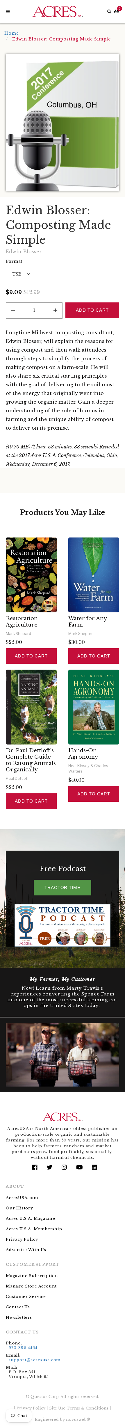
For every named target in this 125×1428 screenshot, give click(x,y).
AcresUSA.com (22, 1197)
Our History (19, 1208)
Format (14, 261)
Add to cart (31, 655)
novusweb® (78, 1419)
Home (11, 33)
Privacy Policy (22, 1239)
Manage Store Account (31, 1286)
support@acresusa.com (34, 1359)
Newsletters (19, 1317)
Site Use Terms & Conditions (78, 1408)
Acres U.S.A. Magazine (30, 1218)
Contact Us (18, 1307)
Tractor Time (62, 887)
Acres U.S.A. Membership (34, 1228)
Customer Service (26, 1296)
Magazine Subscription (32, 1275)
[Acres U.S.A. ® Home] (58, 11)
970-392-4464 (23, 1347)
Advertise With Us (26, 1249)
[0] (116, 12)
